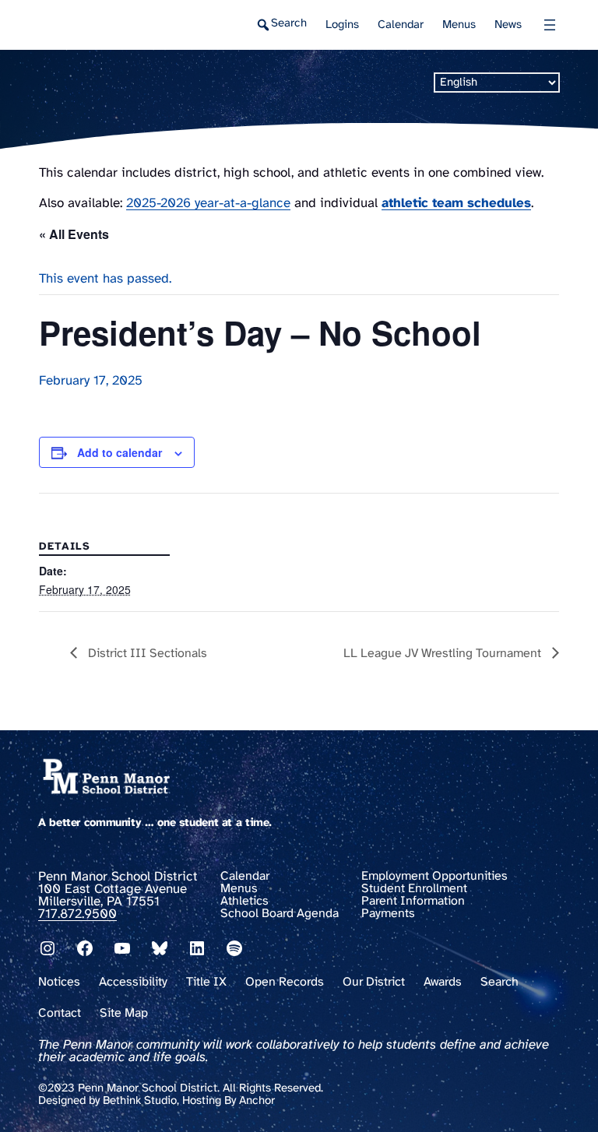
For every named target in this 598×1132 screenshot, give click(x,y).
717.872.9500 (77, 914)
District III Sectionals (146, 653)
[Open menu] (549, 25)
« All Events (74, 234)
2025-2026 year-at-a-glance (208, 203)
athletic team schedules (456, 203)
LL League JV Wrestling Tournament (443, 653)
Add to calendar (119, 452)
